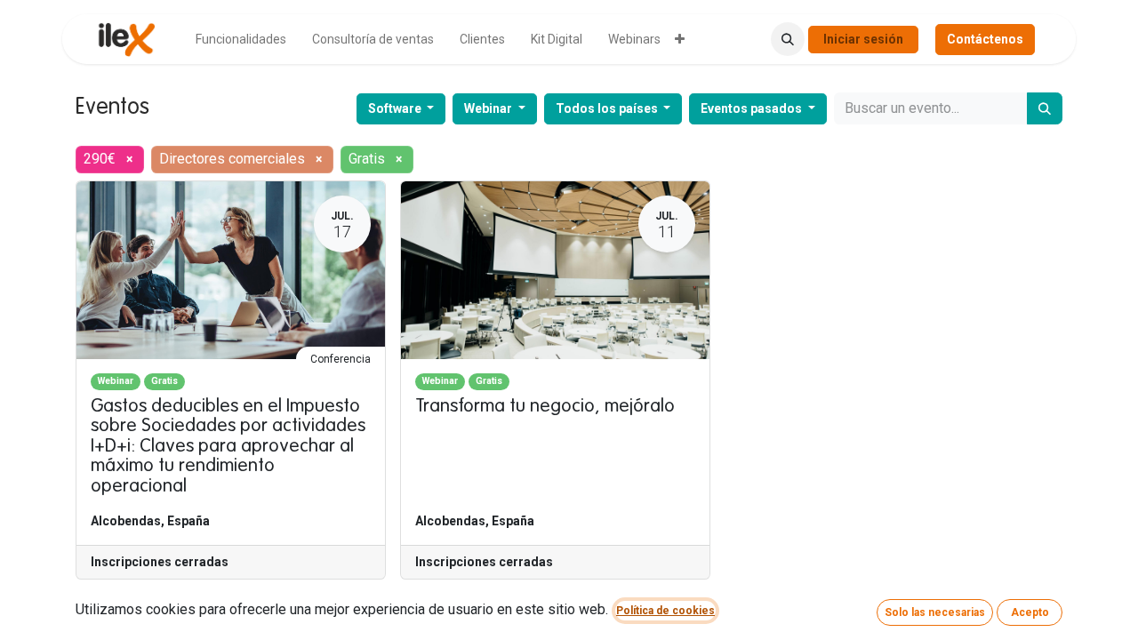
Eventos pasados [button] (753, 108)
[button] (788, 39)
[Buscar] (1044, 108)
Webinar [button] (489, 108)
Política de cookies (665, 610)
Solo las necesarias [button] (935, 612)
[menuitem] (240, 39)
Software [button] (396, 108)
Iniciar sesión (863, 39)
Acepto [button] (1030, 612)
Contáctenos (985, 39)
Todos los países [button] (608, 108)
